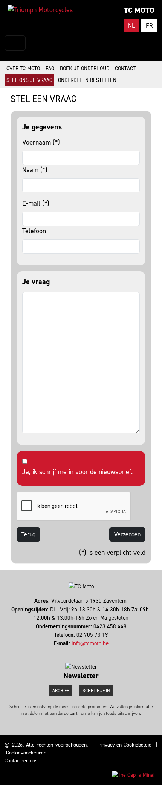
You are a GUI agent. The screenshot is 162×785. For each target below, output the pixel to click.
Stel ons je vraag (29, 80)
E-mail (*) (35, 203)
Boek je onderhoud (84, 68)
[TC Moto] (40, 10)
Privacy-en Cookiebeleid (125, 744)
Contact (125, 68)
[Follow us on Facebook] (78, 652)
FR (149, 25)
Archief (60, 691)
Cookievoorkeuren (26, 752)
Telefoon (34, 231)
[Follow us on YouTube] (85, 652)
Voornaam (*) (41, 142)
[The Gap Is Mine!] (133, 774)
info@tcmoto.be (90, 643)
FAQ (50, 68)
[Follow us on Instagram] (81, 652)
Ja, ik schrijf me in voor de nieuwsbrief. (77, 471)
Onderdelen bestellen (87, 80)
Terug (28, 534)
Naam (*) (34, 169)
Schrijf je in (96, 691)
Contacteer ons (21, 760)
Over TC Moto (23, 68)
